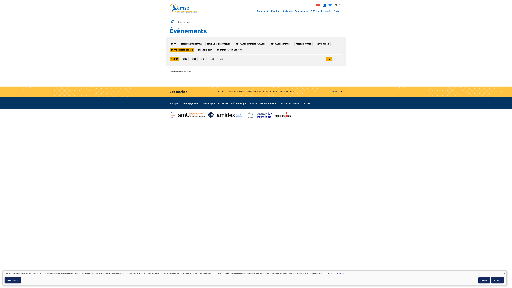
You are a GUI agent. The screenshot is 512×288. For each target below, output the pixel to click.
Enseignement (302, 10)
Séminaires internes (281, 44)
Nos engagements (191, 103)
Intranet (307, 103)
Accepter (497, 280)
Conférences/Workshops (229, 50)
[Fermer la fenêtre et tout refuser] (505, 272)
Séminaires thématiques (218, 44)
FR (336, 4)
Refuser (484, 280)
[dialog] (255, 278)
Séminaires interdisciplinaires (250, 44)
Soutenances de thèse (182, 50)
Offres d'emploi (239, 103)
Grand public (322, 44)
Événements (263, 10)
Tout (173, 44)
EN (340, 4)
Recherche (288, 10)
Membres (275, 10)
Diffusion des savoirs (321, 10)
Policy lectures (303, 44)
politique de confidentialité (333, 273)
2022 (221, 59)
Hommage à (209, 103)
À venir (174, 59)
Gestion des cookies (290, 103)
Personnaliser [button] (12, 280)
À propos (174, 103)
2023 (212, 59)
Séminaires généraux (191, 44)
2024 (203, 59)
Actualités (223, 103)
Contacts (337, 10)
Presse (253, 103)
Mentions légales (268, 103)
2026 (185, 59)
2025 (194, 59)
